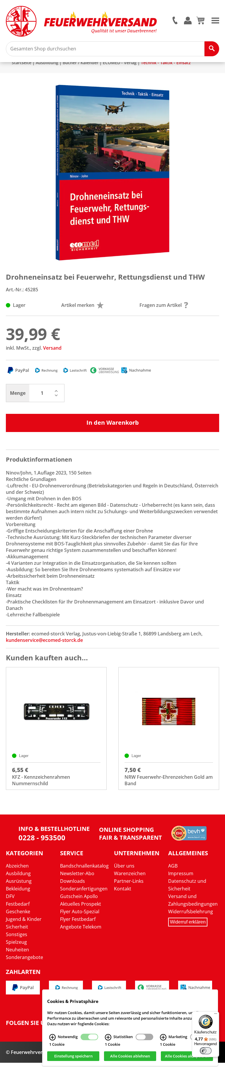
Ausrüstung (19, 881)
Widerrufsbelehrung (190, 911)
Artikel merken (77, 305)
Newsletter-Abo (77, 873)
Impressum (180, 873)
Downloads (72, 881)
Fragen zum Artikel (160, 305)
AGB (173, 866)
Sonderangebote (24, 957)
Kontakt (122, 888)
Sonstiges (16, 934)
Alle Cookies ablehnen (130, 1056)
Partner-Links (129, 881)
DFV (10, 896)
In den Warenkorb (112, 422)
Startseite (21, 62)
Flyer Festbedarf (78, 919)
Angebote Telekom (80, 927)
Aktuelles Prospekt (80, 904)
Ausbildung (47, 62)
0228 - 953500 (41, 837)
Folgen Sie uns (29, 1023)
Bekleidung (18, 888)
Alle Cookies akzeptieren (187, 1056)
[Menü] (215, 1014)
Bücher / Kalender (80, 62)
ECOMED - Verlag (120, 62)
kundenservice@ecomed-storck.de (44, 640)
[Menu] (215, 20)
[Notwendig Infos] (52, 1037)
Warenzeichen (130, 873)
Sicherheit (17, 927)
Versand (52, 348)
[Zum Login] (188, 21)
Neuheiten (17, 949)
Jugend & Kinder (24, 919)
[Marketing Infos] (163, 1037)
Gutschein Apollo (79, 896)
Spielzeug (16, 942)
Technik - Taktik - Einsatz (166, 62)
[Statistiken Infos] (108, 1037)
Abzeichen (17, 866)
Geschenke (18, 911)
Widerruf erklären (188, 921)
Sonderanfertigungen (84, 888)
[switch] (206, 1050)
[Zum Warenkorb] (200, 22)
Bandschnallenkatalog (84, 866)
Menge (17, 393)
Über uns (124, 866)
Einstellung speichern (73, 1056)
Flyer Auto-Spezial (79, 911)
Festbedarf (18, 904)
